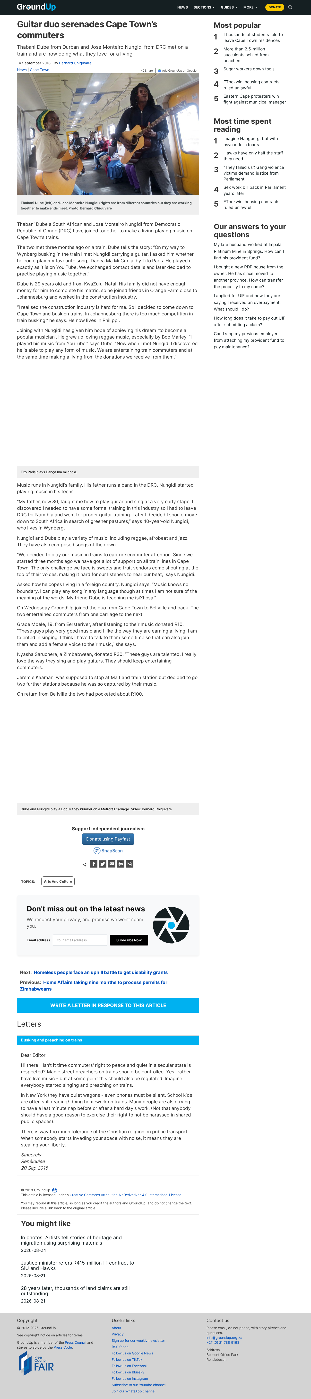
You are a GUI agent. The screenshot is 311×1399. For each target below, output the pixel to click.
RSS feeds (120, 1347)
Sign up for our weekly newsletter (138, 1340)
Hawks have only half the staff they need (253, 156)
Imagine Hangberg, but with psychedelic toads (251, 141)
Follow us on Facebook (130, 1366)
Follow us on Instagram (130, 1378)
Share (149, 70)
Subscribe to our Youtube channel (138, 1385)
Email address (38, 940)
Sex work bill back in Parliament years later (255, 190)
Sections (204, 7)
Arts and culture (58, 881)
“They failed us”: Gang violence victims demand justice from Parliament (254, 173)
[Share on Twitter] (103, 866)
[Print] (121, 866)
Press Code (63, 1347)
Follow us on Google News (132, 1353)
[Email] (112, 866)
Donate (275, 7)
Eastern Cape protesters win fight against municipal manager (255, 99)
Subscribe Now (129, 940)
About (116, 1328)
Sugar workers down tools (249, 68)
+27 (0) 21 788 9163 (223, 1342)
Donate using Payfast (108, 838)
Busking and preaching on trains (51, 1040)
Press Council (75, 1342)
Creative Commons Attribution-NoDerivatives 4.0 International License (125, 1195)
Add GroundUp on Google (179, 70)
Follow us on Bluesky (128, 1372)
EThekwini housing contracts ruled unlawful (251, 84)
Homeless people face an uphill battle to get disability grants (101, 972)
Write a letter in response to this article (108, 1005)
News (182, 7)
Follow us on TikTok (127, 1359)
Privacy (118, 1334)
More (250, 7)
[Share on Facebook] (94, 866)
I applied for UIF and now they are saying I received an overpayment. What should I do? (247, 302)
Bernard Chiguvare (75, 63)
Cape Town (39, 69)
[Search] (290, 7)
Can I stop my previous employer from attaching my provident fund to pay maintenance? (249, 340)
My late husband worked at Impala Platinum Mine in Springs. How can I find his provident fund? (249, 251)
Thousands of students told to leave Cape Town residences (253, 37)
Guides (229, 7)
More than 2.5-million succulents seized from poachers (246, 55)
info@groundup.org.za (224, 1337)
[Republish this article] (130, 866)
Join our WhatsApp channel (133, 1391)
